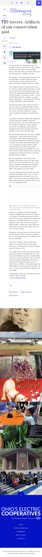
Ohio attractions (27, 292)
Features (12, 38)
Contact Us (21, 538)
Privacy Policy (21, 535)
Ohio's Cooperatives (21, 528)
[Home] (21, 12)
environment (14, 295)
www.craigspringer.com (18, 278)
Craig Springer (16, 47)
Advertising (21, 531)
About (21, 524)
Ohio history (14, 292)
